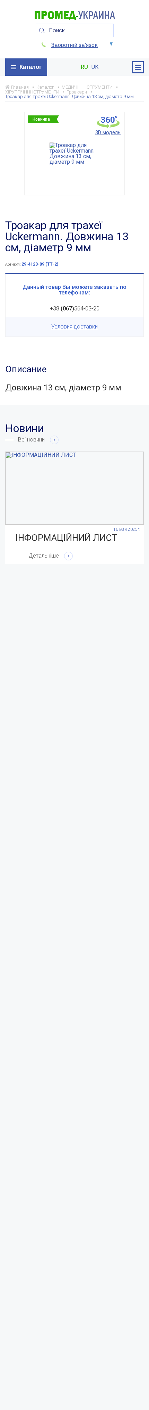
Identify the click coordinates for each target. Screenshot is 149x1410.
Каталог (30, 67)
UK (94, 67)
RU (84, 67)
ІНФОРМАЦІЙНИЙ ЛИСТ (66, 537)
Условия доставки (74, 326)
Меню (138, 67)
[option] (74, 153)
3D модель (108, 132)
